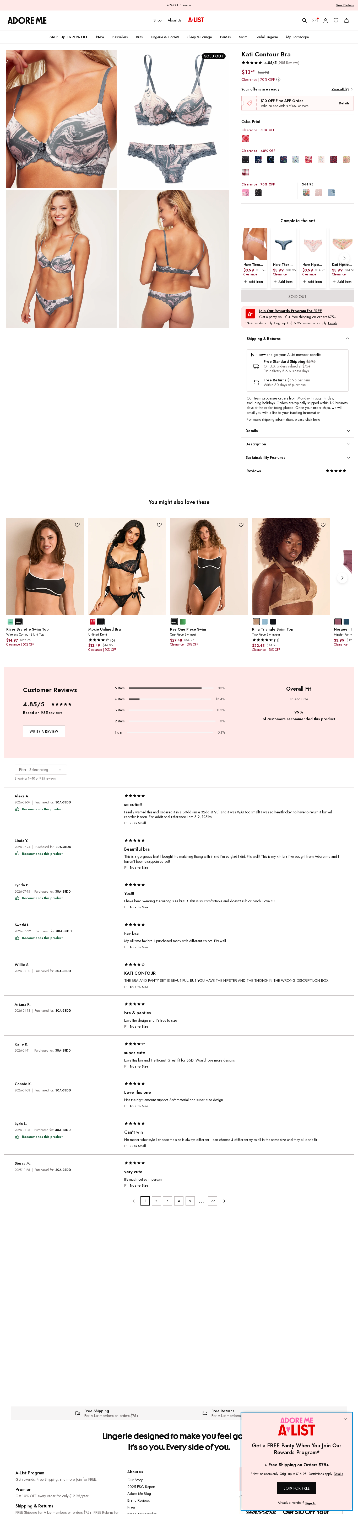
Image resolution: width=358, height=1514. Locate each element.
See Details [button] (345, 5)
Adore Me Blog (139, 1493)
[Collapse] (345, 1419)
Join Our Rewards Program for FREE (290, 310)
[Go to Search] (304, 20)
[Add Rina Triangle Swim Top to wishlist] (323, 525)
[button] (270, 62)
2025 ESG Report (141, 1486)
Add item (256, 281)
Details (344, 103)
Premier (23, 1489)
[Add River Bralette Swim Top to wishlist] (77, 525)
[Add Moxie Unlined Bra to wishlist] (159, 525)
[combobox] (41, 770)
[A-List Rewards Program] (196, 20)
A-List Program (29, 1473)
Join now (258, 354)
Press (131, 1507)
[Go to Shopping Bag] (346, 20)
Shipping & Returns (34, 1506)
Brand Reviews (138, 1500)
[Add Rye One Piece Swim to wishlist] (241, 525)
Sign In (310, 1503)
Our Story (135, 1480)
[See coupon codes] (315, 20)
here (316, 419)
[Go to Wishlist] (336, 20)
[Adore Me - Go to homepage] (27, 20)
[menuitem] (68, 37)
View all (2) (340, 89)
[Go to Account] (325, 20)
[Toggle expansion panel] (347, 338)
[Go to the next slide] (344, 258)
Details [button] (332, 323)
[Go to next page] (224, 1201)
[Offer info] (278, 79)
